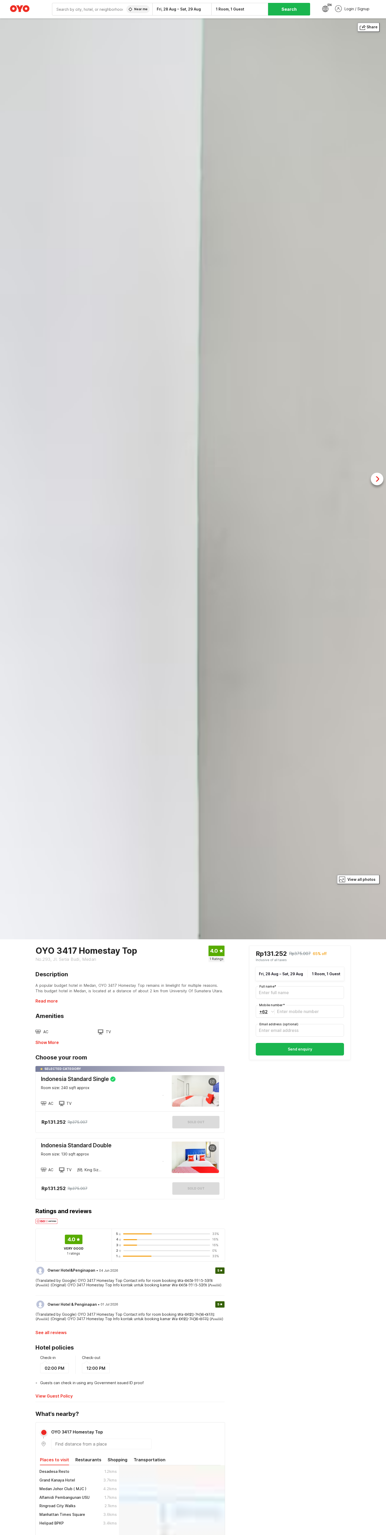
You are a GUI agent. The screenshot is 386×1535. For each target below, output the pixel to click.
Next (377, 479)
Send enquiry (300, 1049)
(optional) (278, 1024)
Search (289, 9)
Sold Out (196, 1188)
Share (372, 27)
